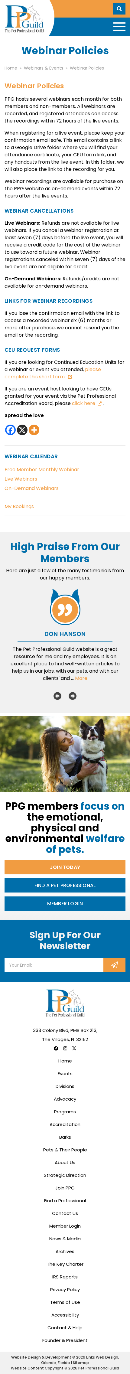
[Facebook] (10, 430)
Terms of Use (65, 1302)
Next (72, 696)
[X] (22, 430)
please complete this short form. (53, 373)
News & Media (65, 1238)
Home (65, 1061)
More (81, 678)
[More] (34, 430)
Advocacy (65, 1099)
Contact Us (65, 1213)
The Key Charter (65, 1264)
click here (83, 403)
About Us (65, 1162)
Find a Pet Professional (65, 885)
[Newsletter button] (114, 965)
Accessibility (65, 1315)
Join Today (65, 867)
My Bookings (19, 506)
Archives (65, 1251)
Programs (65, 1111)
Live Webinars (21, 478)
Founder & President (65, 1340)
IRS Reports (65, 1277)
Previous (57, 696)
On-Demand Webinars (32, 488)
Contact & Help (65, 1327)
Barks (65, 1137)
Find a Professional (65, 1200)
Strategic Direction (65, 1175)
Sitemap (81, 1362)
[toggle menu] (119, 27)
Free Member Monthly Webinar (42, 469)
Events (65, 1073)
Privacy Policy (65, 1289)
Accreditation (65, 1124)
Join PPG (65, 1188)
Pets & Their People (65, 1150)
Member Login (65, 903)
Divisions (65, 1086)
